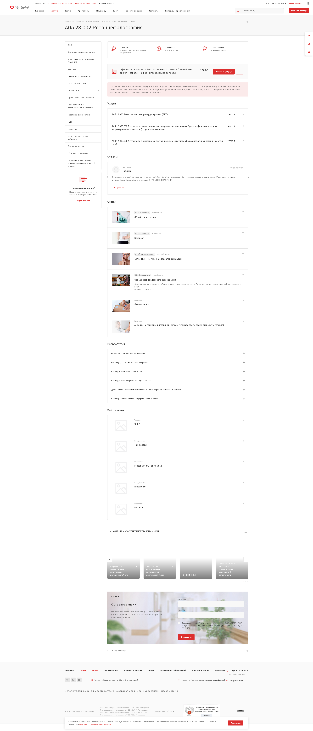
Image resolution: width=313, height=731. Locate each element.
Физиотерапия (141, 304)
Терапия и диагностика (79, 115)
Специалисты (111, 670)
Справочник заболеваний (173, 670)
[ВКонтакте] (67, 680)
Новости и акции (200, 670)
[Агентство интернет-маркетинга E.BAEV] (240, 711)
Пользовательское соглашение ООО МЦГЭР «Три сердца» (124, 710)
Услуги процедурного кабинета (78, 137)
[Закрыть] (246, 719)
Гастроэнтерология (77, 83)
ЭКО (70, 45)
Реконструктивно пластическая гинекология (80, 106)
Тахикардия (140, 445)
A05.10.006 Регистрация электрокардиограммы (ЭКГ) (140, 114)
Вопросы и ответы (132, 670)
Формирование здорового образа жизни (155, 280)
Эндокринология (76, 146)
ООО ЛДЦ (186, 628)
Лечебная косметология (79, 76)
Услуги (82, 670)
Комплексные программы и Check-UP (81, 60)
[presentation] (107, 179)
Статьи (151, 670)
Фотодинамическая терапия (81, 52)
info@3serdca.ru (236, 680)
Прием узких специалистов (81, 98)
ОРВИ (137, 424)
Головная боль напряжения (148, 465)
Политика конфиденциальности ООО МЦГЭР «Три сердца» (124, 707)
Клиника (69, 670)
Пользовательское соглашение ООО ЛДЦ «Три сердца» (123, 715)
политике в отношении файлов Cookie (95, 724)
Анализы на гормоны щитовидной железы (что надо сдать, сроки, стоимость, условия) (179, 325)
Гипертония (140, 486)
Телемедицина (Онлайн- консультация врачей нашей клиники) (81, 163)
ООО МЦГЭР (230, 623)
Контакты (220, 670)
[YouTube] (73, 680)
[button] (245, 581)
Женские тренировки (78, 153)
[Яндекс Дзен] (79, 680)
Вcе (246, 532)
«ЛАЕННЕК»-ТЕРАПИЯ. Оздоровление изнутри (158, 259)
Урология (72, 129)
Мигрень (138, 507)
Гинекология (74, 90)
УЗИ (70, 122)
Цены (95, 670)
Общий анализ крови (145, 217)
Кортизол (139, 238)
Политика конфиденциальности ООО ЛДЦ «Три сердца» (123, 712)
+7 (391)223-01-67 (276, 3)
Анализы (72, 69)
